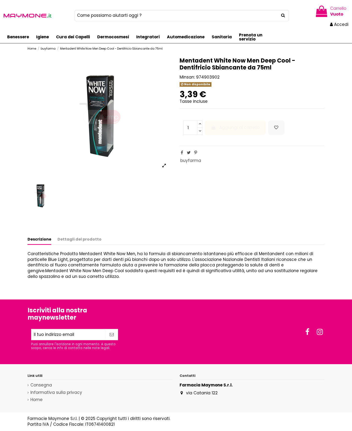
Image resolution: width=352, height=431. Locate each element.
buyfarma (190, 160)
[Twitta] (189, 152)
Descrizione (39, 239)
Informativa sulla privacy (56, 392)
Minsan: (187, 77)
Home (36, 399)
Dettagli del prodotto (79, 239)
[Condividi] (182, 152)
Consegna (41, 385)
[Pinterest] (195, 152)
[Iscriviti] (112, 334)
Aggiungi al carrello (239, 127)
